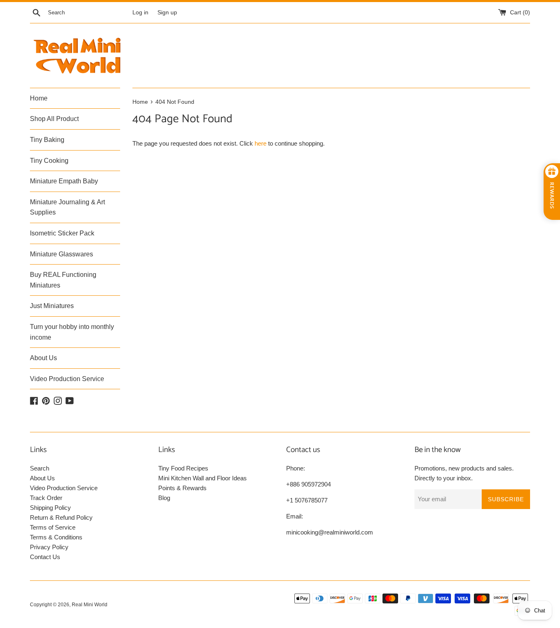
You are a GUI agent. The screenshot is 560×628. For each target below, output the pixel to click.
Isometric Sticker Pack (62, 233)
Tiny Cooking (49, 160)
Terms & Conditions (56, 537)
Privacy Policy (49, 547)
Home (39, 98)
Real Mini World (89, 604)
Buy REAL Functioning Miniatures (63, 280)
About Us (43, 357)
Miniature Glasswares (61, 254)
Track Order (46, 497)
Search (39, 468)
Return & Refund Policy (61, 517)
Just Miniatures (52, 305)
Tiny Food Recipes (183, 468)
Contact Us (45, 556)
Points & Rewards (182, 487)
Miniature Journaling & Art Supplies (67, 207)
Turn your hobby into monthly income (72, 332)
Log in (140, 12)
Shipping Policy (50, 507)
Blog (164, 497)
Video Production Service (67, 378)
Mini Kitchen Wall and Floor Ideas (202, 478)
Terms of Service (52, 527)
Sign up (167, 12)
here (260, 143)
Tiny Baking (47, 139)
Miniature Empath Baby (64, 181)
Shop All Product (54, 118)
